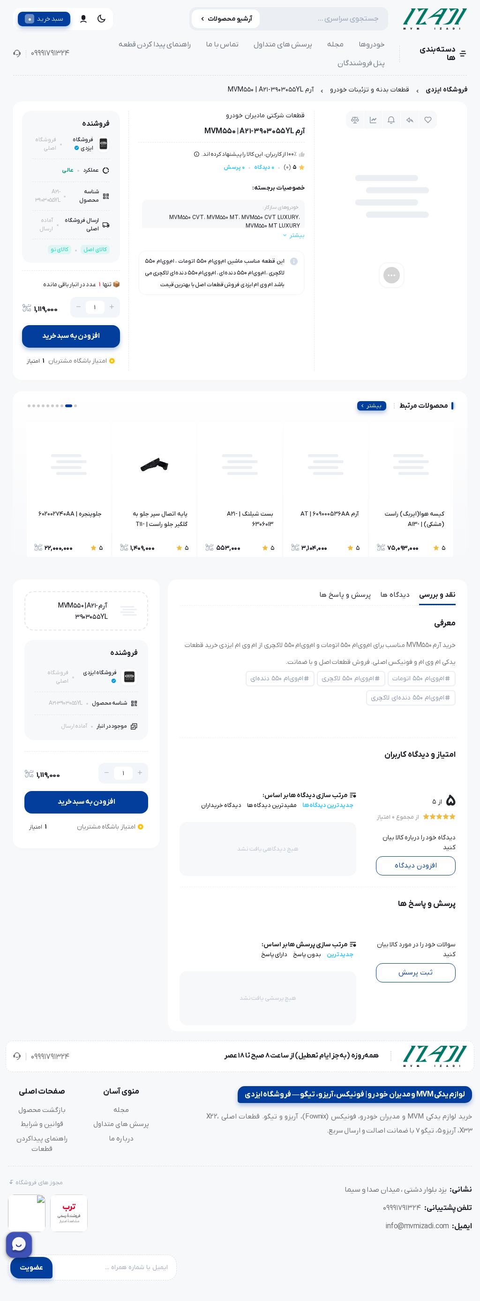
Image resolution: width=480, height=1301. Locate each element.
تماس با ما (222, 44)
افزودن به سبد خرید (71, 336)
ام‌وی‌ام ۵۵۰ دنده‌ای (276, 678)
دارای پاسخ (274, 955)
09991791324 (49, 53)
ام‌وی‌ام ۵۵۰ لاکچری (348, 678)
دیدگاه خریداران (221, 805)
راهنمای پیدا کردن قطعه (155, 44)
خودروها (372, 44)
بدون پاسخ (307, 955)
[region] (240, 92)
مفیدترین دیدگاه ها (272, 805)
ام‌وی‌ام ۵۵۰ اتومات (418, 678)
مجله (335, 44)
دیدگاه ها (395, 595)
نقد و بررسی (437, 595)
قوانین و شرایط (42, 1124)
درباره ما (121, 1138)
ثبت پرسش (415, 972)
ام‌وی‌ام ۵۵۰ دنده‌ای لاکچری (407, 697)
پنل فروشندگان (361, 63)
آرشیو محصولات (230, 19)
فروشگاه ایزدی (446, 89)
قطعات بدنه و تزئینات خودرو (369, 89)
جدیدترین (340, 955)
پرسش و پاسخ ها (345, 595)
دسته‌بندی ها (438, 54)
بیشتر (374, 406)
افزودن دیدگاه (416, 865)
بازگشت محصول (42, 1110)
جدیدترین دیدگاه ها (327, 805)
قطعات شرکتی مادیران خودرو (265, 115)
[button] (75, 405)
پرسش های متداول (283, 44)
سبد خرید (45, 18)
